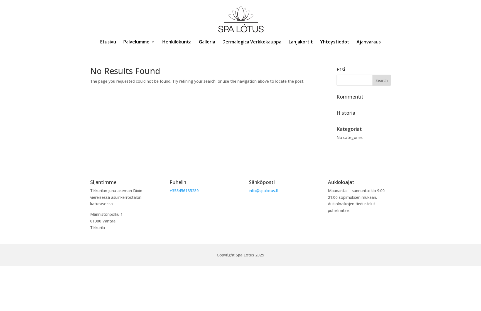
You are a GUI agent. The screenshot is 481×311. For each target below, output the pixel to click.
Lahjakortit (301, 42)
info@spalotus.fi (263, 190)
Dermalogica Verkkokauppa (251, 42)
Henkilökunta (177, 42)
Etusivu (108, 42)
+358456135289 (184, 190)
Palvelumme (136, 42)
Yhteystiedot (334, 42)
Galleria (207, 42)
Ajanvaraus (369, 42)
